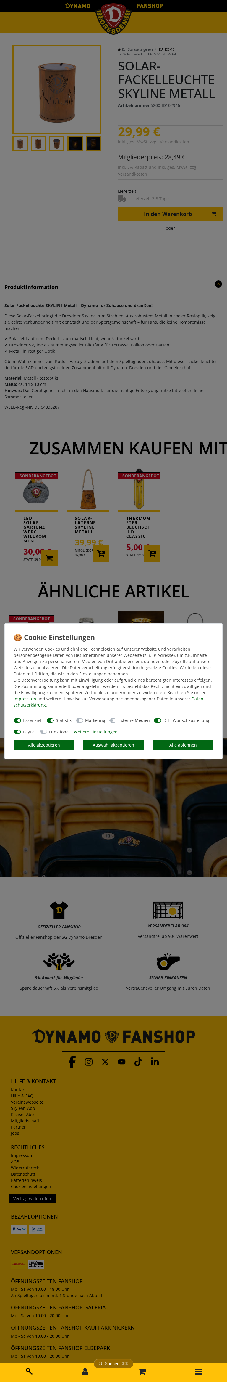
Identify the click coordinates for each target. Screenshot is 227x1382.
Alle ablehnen (183, 745)
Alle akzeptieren (44, 745)
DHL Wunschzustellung (186, 720)
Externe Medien (134, 720)
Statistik (64, 720)
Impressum (25, 699)
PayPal (29, 732)
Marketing (95, 720)
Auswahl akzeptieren (113, 745)
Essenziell (33, 720)
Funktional (59, 732)
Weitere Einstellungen (96, 732)
